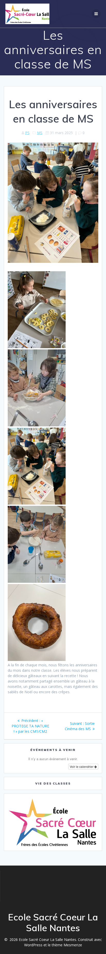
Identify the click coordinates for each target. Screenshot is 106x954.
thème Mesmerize (67, 944)
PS (27, 132)
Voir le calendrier (82, 766)
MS (39, 132)
